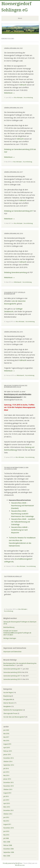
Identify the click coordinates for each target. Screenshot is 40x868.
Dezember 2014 (8, 758)
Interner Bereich (8, 703)
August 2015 (7, 744)
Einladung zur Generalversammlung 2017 (18, 211)
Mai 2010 (6, 835)
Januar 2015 (7, 754)
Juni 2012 (6, 817)
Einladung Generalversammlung (15, 272)
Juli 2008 (6, 838)
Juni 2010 (6, 831)
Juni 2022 (6, 730)
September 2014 (8, 765)
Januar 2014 (7, 779)
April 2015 (6, 748)
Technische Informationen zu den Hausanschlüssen (16, 468)
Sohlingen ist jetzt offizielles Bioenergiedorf (14, 293)
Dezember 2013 (8, 782)
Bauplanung (7, 696)
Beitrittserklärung (8, 627)
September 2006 (8, 852)
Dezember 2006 (8, 849)
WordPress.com (20, 865)
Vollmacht (22, 85)
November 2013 (8, 786)
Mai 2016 (6, 741)
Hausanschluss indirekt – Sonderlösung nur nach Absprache (20, 530)
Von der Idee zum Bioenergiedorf (14, 717)
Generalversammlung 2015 (13, 332)
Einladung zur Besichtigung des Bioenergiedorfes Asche (15, 386)
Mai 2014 (6, 775)
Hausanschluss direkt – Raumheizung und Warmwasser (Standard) (22, 505)
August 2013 (7, 793)
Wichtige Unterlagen (9, 638)
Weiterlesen (9, 93)
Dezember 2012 (8, 810)
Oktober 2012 (7, 814)
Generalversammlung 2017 (13, 172)
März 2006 (6, 856)
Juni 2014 (6, 772)
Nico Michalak (18, 97)
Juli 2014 (6, 768)
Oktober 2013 (7, 789)
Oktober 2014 (7, 761)
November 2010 (8, 828)
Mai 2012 (6, 821)
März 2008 (6, 842)
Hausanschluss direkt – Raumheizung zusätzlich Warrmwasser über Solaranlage (22, 513)
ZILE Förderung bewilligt (13, 576)
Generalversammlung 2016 (13, 233)
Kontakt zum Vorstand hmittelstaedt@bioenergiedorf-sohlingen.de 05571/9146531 (17, 633)
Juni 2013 (6, 800)
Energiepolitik (7, 699)
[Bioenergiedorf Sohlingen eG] (20, 33)
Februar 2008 (7, 845)
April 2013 (6, 803)
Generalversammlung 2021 (13, 48)
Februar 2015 (7, 751)
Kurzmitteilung (28, 97)
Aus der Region (8, 692)
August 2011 (7, 824)
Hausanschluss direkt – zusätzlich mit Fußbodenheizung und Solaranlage (23, 522)
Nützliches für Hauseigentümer (13, 710)
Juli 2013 (6, 796)
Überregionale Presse (10, 713)
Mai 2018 (6, 734)
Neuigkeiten (7, 706)
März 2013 (6, 807)
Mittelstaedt (17, 282)
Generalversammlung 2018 (13, 108)
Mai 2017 (6, 737)
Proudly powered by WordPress (12, 863)
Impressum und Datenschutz (12, 652)
